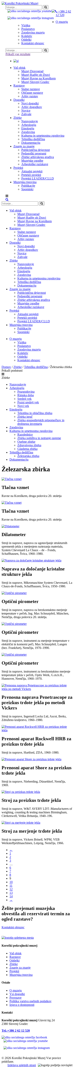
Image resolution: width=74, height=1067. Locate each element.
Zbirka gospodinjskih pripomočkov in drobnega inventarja (40, 421)
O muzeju (15, 990)
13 (11, 892)
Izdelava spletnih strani (21, 1065)
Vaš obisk (15, 953)
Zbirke (17, 367)
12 (11, 889)
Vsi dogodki (17, 994)
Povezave (15, 997)
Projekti (14, 971)
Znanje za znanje (20, 967)
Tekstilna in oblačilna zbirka (34, 413)
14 (11, 896)
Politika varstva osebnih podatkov (30, 1001)
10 (11, 882)
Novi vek (23, 406)
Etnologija (15, 409)
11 (10, 885)
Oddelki (14, 960)
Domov (6, 367)
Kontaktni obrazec (13, 927)
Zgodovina (16, 427)
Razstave (15, 957)
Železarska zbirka (28, 456)
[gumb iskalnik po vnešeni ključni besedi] (41, 203)
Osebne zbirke (26, 441)
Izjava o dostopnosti (21, 1004)
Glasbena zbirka (27, 448)
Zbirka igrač (25, 416)
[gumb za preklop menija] (7, 199)
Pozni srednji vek (28, 402)
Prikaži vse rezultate (18, 54)
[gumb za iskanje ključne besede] (45, 50)
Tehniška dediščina (36, 367)
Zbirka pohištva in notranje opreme (39, 438)
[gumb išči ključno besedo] (45, 7)
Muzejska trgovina (21, 974)
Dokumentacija (18, 459)
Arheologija (16, 388)
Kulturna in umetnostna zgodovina (30, 431)
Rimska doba (25, 395)
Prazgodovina (26, 391)
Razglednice (25, 434)
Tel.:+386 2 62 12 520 (16, 1030)
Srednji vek (24, 398)
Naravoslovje (17, 384)
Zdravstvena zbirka (29, 445)
